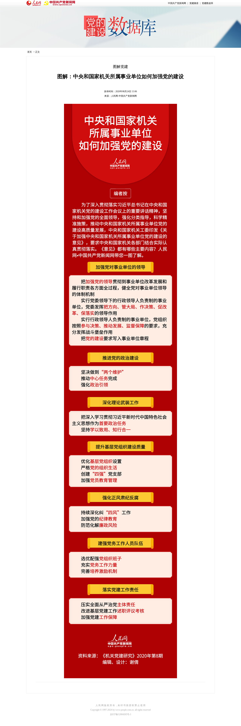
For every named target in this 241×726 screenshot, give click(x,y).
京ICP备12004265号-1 (120, 714)
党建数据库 (207, 3)
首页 (29, 52)
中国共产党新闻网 (177, 3)
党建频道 (193, 3)
